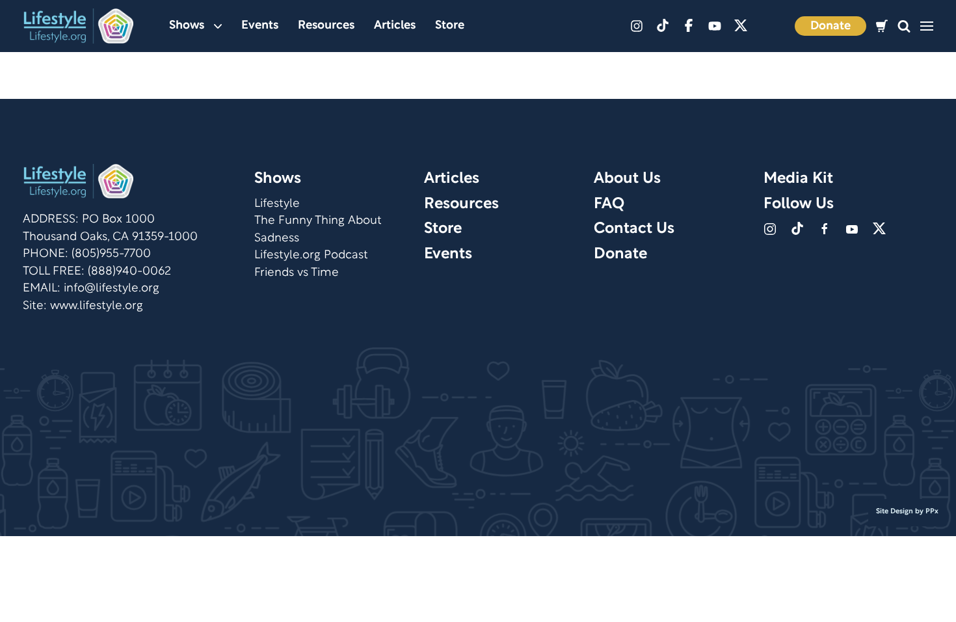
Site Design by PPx (907, 511)
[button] (903, 26)
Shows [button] (186, 25)
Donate (830, 26)
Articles (395, 25)
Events (259, 25)
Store (449, 25)
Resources (326, 25)
